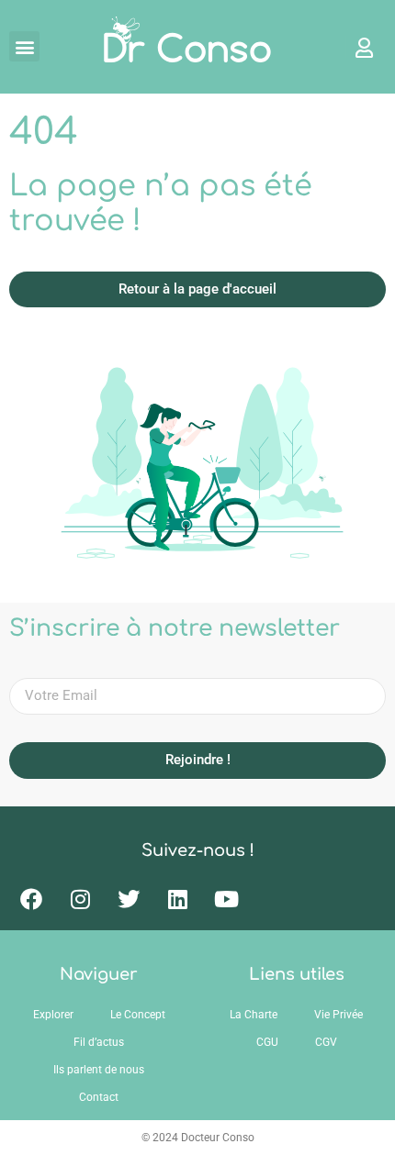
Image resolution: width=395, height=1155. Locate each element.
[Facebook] (31, 899)
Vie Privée (338, 1014)
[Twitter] (129, 899)
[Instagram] (80, 899)
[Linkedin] (177, 899)
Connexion (355, 47)
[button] (24, 46)
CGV (326, 1042)
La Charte (253, 1014)
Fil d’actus (98, 1042)
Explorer (53, 1014)
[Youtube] (226, 899)
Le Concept (137, 1014)
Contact (98, 1097)
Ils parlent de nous (98, 1069)
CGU (267, 1042)
